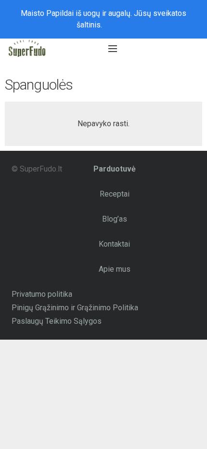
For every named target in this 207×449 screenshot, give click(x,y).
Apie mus (114, 269)
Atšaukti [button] (117, 24)
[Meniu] (112, 49)
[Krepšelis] (174, 49)
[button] (155, 48)
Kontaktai (114, 244)
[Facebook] (191, 48)
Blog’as (114, 219)
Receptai (114, 193)
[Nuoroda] (27, 48)
